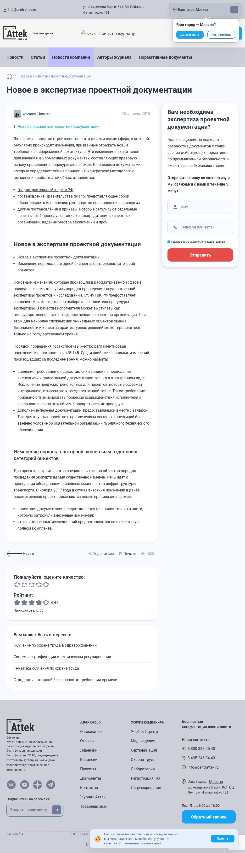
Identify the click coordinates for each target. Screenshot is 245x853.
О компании (91, 731)
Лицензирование (146, 787)
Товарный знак (93, 806)
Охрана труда (143, 759)
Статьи (38, 57)
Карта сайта (14, 833)
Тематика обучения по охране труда (46, 668)
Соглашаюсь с (198, 241)
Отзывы (87, 741)
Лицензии (88, 750)
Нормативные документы (165, 57)
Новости (14, 57)
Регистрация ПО (145, 778)
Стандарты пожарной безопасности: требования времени (65, 680)
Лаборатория (143, 769)
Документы (90, 778)
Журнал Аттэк (93, 797)
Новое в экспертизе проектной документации (58, 126)
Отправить (200, 254)
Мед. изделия (143, 741)
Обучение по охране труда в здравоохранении (55, 645)
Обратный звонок (209, 816)
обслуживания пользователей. (140, 843)
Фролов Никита (36, 114)
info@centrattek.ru (21, 10)
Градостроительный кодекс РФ (45, 189)
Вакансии (88, 759)
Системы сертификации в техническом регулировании (62, 656)
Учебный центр (144, 731)
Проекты (88, 769)
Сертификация (144, 750)
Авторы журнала (114, 57)
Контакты (89, 787)
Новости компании (71, 57)
